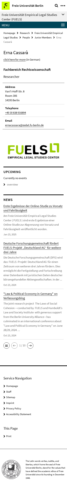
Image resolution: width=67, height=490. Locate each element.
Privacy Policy (13, 408)
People (26, 37)
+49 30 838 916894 (15, 113)
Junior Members (43, 37)
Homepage (9, 33)
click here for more (14, 59)
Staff (8, 391)
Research (25, 33)
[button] (6, 345)
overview (12, 184)
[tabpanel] (33, 98)
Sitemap (10, 397)
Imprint (10, 403)
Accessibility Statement (18, 414)
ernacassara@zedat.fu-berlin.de (24, 125)
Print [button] (8, 436)
